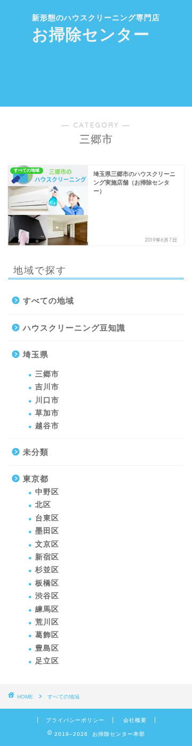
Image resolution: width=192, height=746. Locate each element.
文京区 (47, 544)
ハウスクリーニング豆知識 (74, 327)
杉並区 (47, 570)
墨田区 (47, 531)
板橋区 (47, 583)
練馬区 (47, 609)
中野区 (47, 492)
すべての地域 (48, 300)
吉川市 (47, 387)
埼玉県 (36, 354)
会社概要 (135, 720)
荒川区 (47, 622)
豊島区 (47, 648)
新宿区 (47, 557)
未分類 (36, 451)
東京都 (36, 478)
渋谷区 (47, 596)
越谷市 (47, 426)
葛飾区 (47, 635)
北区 (43, 505)
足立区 (47, 661)
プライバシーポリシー (75, 720)
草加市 (47, 413)
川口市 (47, 400)
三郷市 (47, 374)
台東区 (47, 518)
